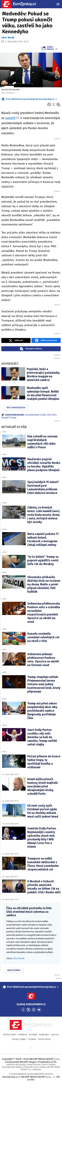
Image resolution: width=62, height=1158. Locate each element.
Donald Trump (8, 417)
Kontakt (33, 1034)
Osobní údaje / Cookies (24, 1039)
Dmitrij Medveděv (14, 414)
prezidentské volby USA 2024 (41, 414)
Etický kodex (10, 1034)
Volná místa (44, 1039)
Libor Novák (7, 37)
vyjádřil (10, 118)
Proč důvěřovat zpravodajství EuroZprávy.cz (30, 99)
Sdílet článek (50, 48)
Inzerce (55, 1034)
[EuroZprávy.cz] (21, 4)
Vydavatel (44, 1034)
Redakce (22, 1034)
